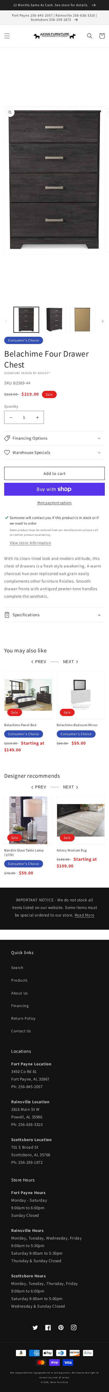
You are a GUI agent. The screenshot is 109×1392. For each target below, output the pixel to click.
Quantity (11, 406)
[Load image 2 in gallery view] (54, 319)
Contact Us (21, 1030)
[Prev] (6, 321)
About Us (19, 993)
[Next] (103, 321)
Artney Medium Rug (72, 850)
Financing (20, 1005)
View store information (30, 542)
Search (17, 967)
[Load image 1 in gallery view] (26, 319)
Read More (84, 915)
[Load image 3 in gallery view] (82, 319)
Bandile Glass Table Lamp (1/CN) (24, 852)
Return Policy (23, 1018)
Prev (40, 662)
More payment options (54, 502)
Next (68, 662)
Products (19, 980)
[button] (7, 36)
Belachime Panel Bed (20, 725)
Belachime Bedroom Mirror (77, 725)
